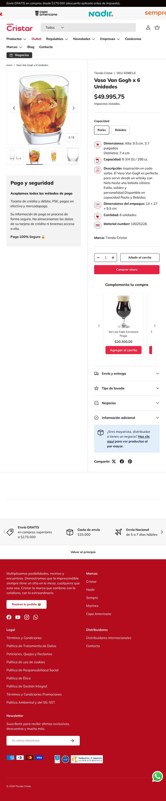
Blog (30, 47)
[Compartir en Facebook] (122, 461)
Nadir (90, 590)
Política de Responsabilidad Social (32, 670)
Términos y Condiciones (24, 638)
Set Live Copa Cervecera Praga (123, 333)
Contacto (46, 47)
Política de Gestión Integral (26, 686)
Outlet (36, 39)
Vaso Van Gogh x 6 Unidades (32, 65)
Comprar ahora (126, 269)
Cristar (91, 581)
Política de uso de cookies (25, 662)
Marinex (92, 606)
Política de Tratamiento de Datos (31, 646)
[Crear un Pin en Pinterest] (130, 461)
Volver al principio (83, 552)
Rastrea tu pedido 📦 (26, 604)
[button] (157, 27)
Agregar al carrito (123, 350)
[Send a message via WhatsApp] (157, 776)
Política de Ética (18, 678)
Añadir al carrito (139, 257)
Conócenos (133, 39)
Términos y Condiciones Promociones (34, 694)
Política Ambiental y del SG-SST (30, 702)
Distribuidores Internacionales (108, 638)
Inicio (9, 65)
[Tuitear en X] (114, 461)
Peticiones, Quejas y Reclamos (29, 654)
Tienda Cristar (103, 73)
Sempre (92, 598)
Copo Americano (98, 614)
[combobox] (88, 27)
